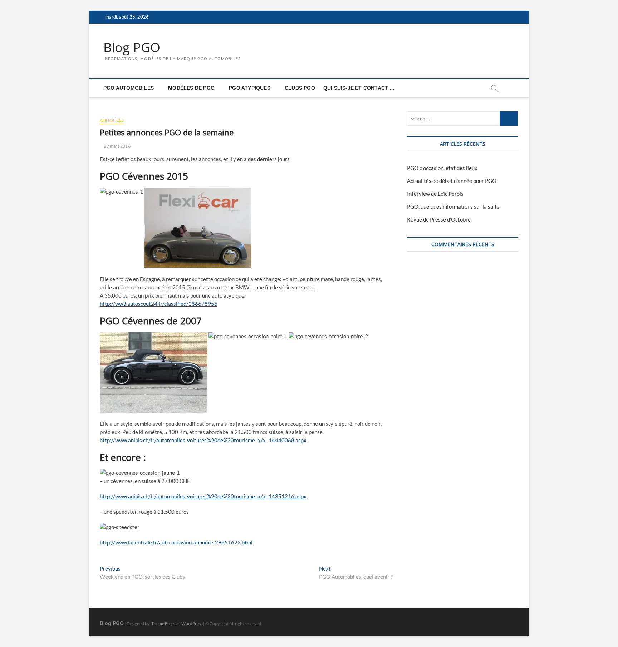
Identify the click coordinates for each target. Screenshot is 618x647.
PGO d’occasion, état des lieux (442, 168)
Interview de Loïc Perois (435, 193)
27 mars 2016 (117, 146)
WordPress (191, 623)
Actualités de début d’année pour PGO (451, 181)
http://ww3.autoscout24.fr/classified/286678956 (158, 303)
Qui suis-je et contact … (359, 88)
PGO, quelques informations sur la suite (453, 206)
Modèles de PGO (191, 88)
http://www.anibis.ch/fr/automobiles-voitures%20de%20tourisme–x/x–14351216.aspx (203, 496)
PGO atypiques (249, 88)
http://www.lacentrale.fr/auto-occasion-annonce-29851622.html (176, 542)
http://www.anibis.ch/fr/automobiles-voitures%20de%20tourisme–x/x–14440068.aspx (203, 440)
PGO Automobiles (128, 88)
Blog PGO (131, 47)
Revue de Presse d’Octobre (439, 219)
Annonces (112, 120)
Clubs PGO (300, 88)
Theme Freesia (164, 623)
